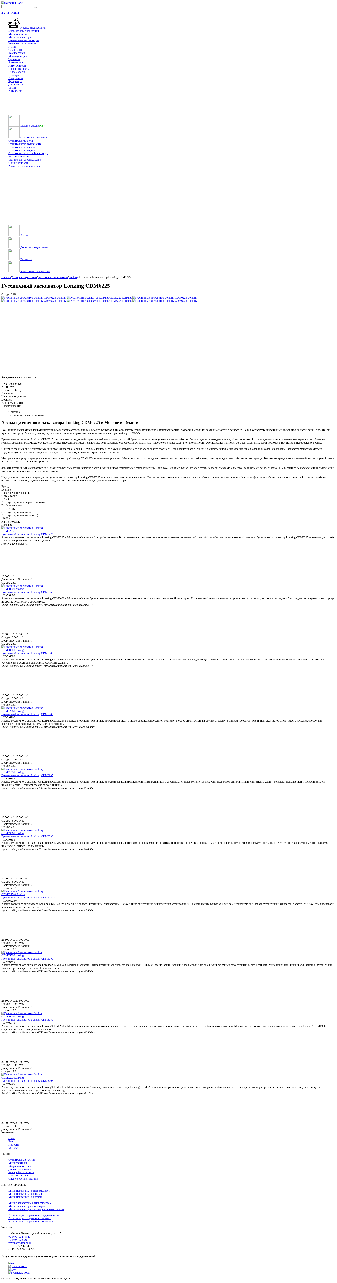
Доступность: (9, 579)
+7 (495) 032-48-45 (19, 1236)
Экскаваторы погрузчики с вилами (29, 1218)
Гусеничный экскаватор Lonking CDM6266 (27, 714)
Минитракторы (17, 1162)
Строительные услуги (21, 1159)
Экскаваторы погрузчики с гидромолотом (33, 1215)
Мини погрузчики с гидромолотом (29, 1190)
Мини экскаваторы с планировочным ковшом (36, 1209)
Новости (13, 1144)
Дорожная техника (19, 1169)
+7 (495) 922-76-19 (19, 1239)
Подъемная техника (20, 1175)
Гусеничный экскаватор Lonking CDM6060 (27, 592)
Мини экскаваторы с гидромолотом (29, 1202)
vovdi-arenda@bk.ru (19, 1242)
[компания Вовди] (12, 2)
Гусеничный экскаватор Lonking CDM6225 (27, 534)
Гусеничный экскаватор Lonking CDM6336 (27, 836)
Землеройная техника (21, 1172)
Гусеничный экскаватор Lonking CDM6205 (27, 1080)
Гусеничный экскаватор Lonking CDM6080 (27, 653)
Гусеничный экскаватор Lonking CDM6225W (28, 897)
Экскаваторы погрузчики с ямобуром (30, 1221)
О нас (11, 1138)
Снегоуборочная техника (23, 1178)
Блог (11, 1141)
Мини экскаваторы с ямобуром (27, 1206)
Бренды (13, 1147)
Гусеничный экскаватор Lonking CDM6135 (27, 775)
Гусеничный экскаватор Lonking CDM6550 (27, 958)
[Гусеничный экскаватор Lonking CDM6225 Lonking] (34, 297)
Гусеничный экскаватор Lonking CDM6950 (27, 1019)
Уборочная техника (20, 1166)
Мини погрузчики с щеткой (25, 1196)
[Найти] (35, 7)
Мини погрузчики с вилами (25, 1193)
